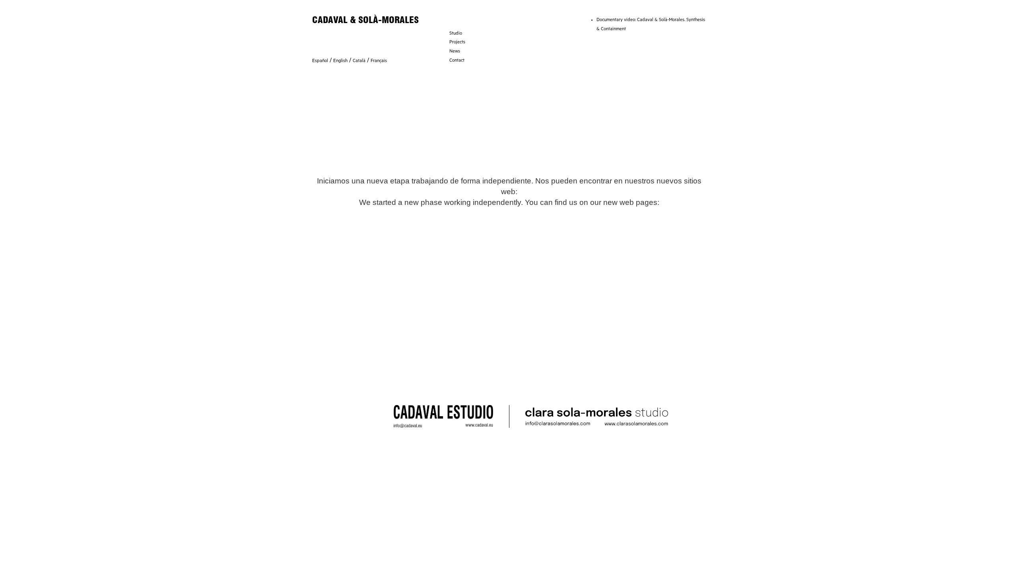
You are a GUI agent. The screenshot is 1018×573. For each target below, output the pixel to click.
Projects (457, 42)
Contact (456, 61)
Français (379, 61)
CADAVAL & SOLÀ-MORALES (365, 19)
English (340, 61)
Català (359, 61)
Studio (455, 34)
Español (320, 61)
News (454, 52)
